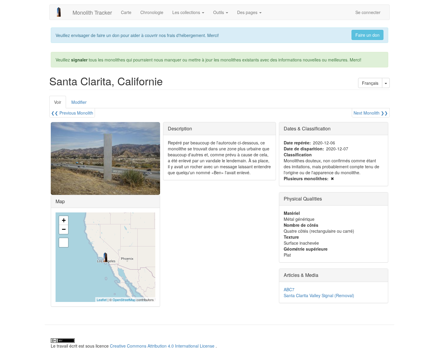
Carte (126, 12)
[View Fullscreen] (63, 242)
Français (370, 83)
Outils (219, 12)
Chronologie (151, 12)
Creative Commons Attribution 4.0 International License (162, 346)
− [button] (64, 229)
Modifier (79, 102)
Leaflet (102, 299)
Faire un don (367, 35)
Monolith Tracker (92, 12)
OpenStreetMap (124, 299)
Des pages (248, 12)
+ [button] (64, 220)
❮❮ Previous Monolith (72, 113)
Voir (60, 103)
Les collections (186, 12)
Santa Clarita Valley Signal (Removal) (319, 295)
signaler (79, 60)
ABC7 (289, 289)
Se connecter (367, 12)
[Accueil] (61, 12)
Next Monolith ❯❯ (371, 113)
